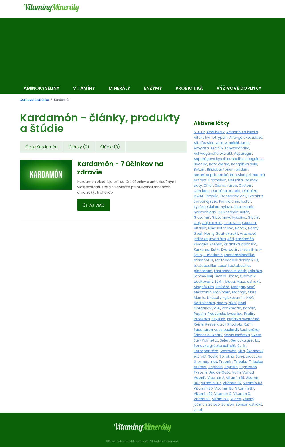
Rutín (248, 324)
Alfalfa (199, 142)
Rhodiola (234, 324)
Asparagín (243, 153)
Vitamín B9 (203, 393)
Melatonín (203, 292)
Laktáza (255, 270)
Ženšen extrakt (249, 404)
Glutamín (202, 217)
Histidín (200, 228)
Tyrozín (200, 372)
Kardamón (244, 238)
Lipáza (233, 276)
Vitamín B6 (224, 388)
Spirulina (226, 356)
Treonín (225, 361)
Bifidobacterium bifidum (227, 169)
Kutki (215, 249)
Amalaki (232, 142)
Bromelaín (217, 180)
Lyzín (219, 281)
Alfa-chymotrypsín (211, 137)
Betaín (199, 169)
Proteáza (202, 319)
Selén (224, 340)
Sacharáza (249, 329)
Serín (241, 345)
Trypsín (231, 367)
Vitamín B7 (244, 388)
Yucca (235, 399)
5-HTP (199, 132)
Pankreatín (231, 308)
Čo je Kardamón (41, 147)
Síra (241, 351)
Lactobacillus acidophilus (236, 260)
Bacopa (200, 164)
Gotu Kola (232, 222)
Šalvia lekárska (237, 335)
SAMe (256, 335)
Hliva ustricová (220, 228)
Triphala (215, 367)
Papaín (249, 308)
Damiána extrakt (226, 190)
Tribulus (241, 361)
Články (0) (79, 147)
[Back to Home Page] (51, 8)
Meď (251, 286)
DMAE (199, 196)
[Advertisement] (142, 49)
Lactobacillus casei (210, 265)
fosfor (246, 201)
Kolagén (201, 244)
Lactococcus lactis (230, 270)
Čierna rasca (226, 185)
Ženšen (227, 404)
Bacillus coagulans (247, 158)
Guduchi (249, 222)
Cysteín (245, 185)
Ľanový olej (203, 276)
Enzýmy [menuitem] (153, 88)
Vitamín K (220, 399)
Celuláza (235, 180)
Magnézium (204, 286)
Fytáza (200, 206)
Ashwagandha (236, 148)
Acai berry (215, 132)
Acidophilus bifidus (242, 132)
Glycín (253, 217)
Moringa (239, 292)
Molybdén (221, 292)
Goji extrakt (212, 222)
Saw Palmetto (206, 340)
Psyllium (218, 319)
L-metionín (213, 254)
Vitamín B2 (232, 383)
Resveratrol (215, 324)
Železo (214, 404)
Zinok (198, 409)
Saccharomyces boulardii (216, 329)
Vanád (248, 372)
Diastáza (249, 190)
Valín (236, 372)
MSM (252, 292)
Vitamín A (215, 377)
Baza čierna (219, 164)
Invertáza (217, 238)
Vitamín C (223, 393)
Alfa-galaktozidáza (245, 137)
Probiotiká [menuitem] (189, 88)
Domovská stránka (34, 99)
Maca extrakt (248, 281)
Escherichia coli (232, 196)
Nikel (232, 302)
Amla (245, 142)
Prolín (249, 313)
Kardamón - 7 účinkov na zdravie (120, 168)
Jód (230, 238)
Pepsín (200, 313)
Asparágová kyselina (212, 158)
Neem (221, 302)
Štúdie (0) (110, 147)
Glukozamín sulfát (233, 212)
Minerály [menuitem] (119, 88)
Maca (230, 281)
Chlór (208, 185)
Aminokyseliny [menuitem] (42, 88)
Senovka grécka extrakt (215, 345)
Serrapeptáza (206, 351)
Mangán (238, 286)
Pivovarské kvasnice (224, 313)
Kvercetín (229, 249)
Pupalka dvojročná (243, 319)
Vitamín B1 (235, 377)
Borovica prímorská (211, 174)
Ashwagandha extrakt (213, 153)
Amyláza (201, 148)
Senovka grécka (245, 340)
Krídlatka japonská (240, 244)
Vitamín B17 (211, 383)
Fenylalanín (229, 201)
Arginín (216, 148)
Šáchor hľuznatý (208, 335)
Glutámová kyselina (229, 217)
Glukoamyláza (219, 206)
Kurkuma (201, 249)
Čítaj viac (94, 205)
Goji (197, 222)
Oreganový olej (207, 308)
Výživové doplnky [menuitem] (238, 88)
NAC (250, 297)
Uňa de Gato (219, 372)
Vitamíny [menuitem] (84, 88)
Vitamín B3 (252, 383)
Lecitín (220, 276)
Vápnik (200, 377)
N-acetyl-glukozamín (226, 297)
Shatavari (228, 351)
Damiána (202, 190)
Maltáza (222, 286)
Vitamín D (241, 393)
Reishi (199, 324)
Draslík (212, 196)
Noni (242, 302)
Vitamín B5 (203, 388)
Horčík (240, 228)
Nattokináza (204, 302)
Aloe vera (215, 142)
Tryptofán (248, 367)
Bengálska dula (244, 164)
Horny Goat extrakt (221, 233)
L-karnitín (248, 249)
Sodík (213, 356)
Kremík (216, 244)
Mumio (199, 297)
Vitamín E (202, 399)
